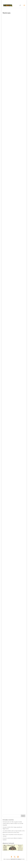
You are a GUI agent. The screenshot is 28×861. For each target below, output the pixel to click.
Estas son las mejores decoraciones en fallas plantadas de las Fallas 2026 (14, 430)
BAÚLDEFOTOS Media (16, 859)
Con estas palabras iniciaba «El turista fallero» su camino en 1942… (14, 768)
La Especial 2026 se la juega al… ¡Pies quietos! (14, 704)
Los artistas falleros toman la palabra (14, 457)
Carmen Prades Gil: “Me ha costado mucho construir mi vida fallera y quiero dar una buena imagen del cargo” (14, 535)
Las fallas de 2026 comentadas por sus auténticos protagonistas (14, 391)
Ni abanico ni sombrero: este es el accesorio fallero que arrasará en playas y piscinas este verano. (14, 363)
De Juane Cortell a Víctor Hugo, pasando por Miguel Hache (14, 50)
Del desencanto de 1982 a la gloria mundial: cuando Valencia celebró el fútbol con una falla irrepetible (14, 19)
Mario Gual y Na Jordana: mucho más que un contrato (14, 133)
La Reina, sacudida (14, 483)
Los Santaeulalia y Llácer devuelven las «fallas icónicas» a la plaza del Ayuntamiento (14, 652)
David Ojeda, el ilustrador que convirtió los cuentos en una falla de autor (14, 292)
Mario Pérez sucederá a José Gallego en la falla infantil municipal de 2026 (14, 745)
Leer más (14, 40)
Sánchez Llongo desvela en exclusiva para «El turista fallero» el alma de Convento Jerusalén (14, 323)
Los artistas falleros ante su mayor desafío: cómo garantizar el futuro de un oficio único (14, 78)
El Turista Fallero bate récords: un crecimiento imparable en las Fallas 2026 (14, 508)
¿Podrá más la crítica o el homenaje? (14, 219)
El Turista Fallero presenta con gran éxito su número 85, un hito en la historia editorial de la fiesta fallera (14, 625)
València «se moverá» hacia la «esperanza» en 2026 (14, 677)
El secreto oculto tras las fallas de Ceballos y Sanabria (14, 184)
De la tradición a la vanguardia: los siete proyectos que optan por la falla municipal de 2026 (14, 726)
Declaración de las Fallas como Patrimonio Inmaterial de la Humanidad (14, 790)
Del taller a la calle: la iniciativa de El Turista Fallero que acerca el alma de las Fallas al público (14, 255)
